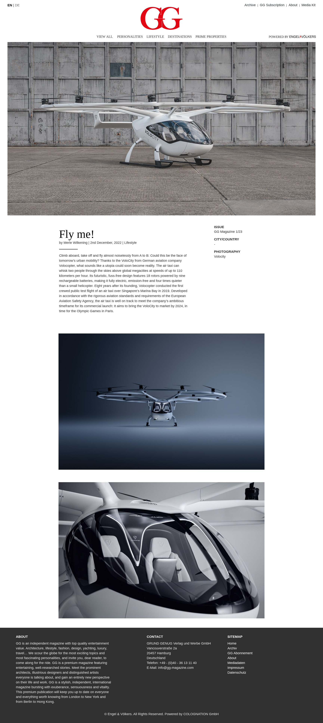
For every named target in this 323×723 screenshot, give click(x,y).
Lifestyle (155, 36)
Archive (250, 5)
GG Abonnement (240, 653)
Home (231, 643)
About (293, 5)
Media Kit (309, 5)
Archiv (232, 648)
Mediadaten (236, 663)
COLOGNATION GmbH (201, 714)
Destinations (180, 36)
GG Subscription (272, 5)
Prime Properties (211, 36)
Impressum (235, 668)
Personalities (130, 36)
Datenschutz (236, 672)
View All (105, 36)
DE (17, 5)
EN (9, 5)
